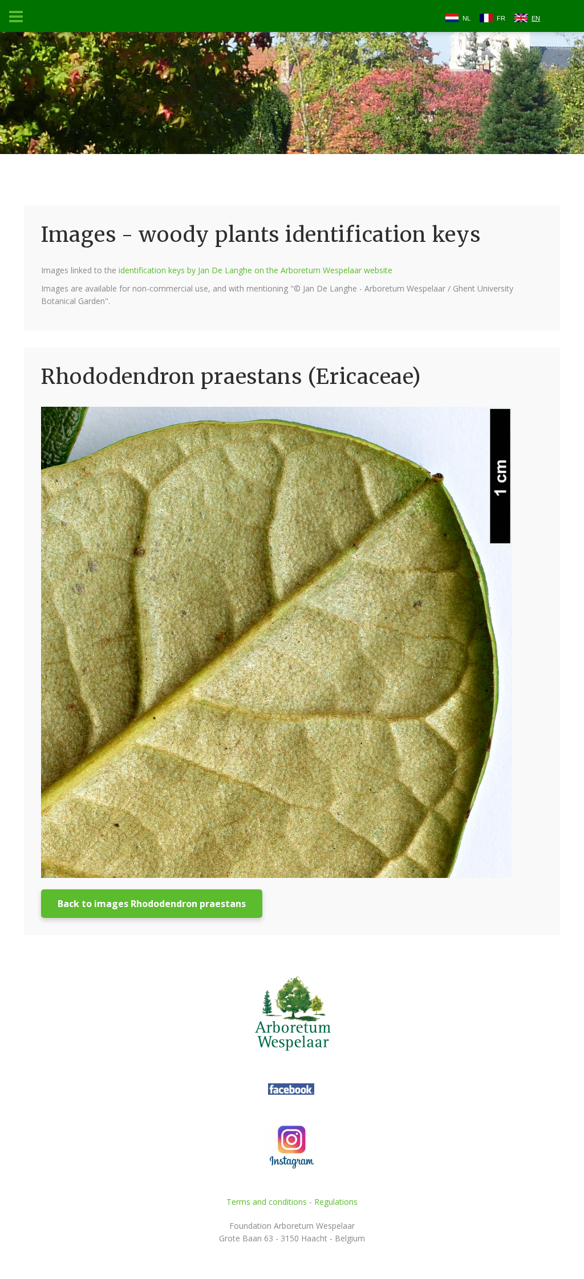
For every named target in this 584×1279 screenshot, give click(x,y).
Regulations (336, 1201)
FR (501, 18)
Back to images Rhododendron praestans (152, 903)
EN (536, 18)
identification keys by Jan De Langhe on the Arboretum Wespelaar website (255, 270)
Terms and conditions (266, 1201)
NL (467, 18)
